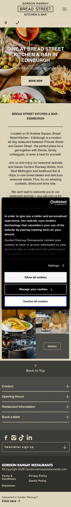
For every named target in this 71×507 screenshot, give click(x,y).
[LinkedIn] (30, 438)
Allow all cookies (35, 277)
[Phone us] (18, 22)
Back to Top (35, 371)
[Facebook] (6, 438)
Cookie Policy (37, 480)
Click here (9, 501)
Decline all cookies (35, 301)
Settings (53, 265)
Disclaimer (8, 485)
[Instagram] (14, 438)
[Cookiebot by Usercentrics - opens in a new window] (50, 202)
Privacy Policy (38, 475)
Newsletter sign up (19, 446)
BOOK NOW (35, 80)
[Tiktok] (22, 438)
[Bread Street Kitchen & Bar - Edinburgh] (35, 9)
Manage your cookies (33, 289)
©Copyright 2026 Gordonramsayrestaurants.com (34, 469)
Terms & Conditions (9, 477)
